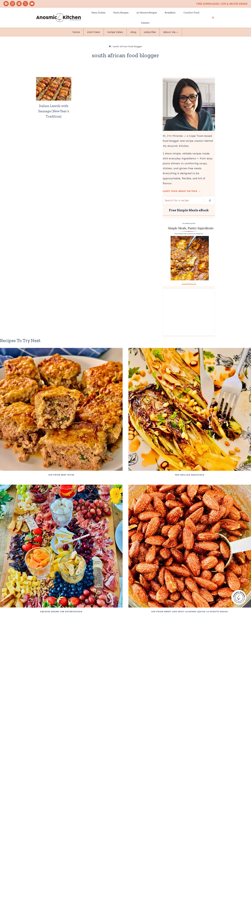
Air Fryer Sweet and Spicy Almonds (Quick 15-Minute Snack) (189, 611)
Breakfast (170, 12)
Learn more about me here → (182, 191)
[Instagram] (12, 3)
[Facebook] (6, 3)
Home (76, 32)
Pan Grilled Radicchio (189, 475)
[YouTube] (32, 3)
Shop (133, 32)
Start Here (93, 32)
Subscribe (150, 32)
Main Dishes (98, 12)
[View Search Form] (213, 18)
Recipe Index (115, 32)
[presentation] (53, 89)
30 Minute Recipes (146, 12)
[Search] (210, 200)
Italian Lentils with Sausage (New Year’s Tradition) (53, 111)
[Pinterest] (19, 3)
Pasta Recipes (121, 12)
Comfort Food (191, 12)
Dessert (145, 22)
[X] (25, 3)
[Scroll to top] (244, 890)
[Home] (110, 46)
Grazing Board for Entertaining (61, 611)
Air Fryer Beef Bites (61, 475)
